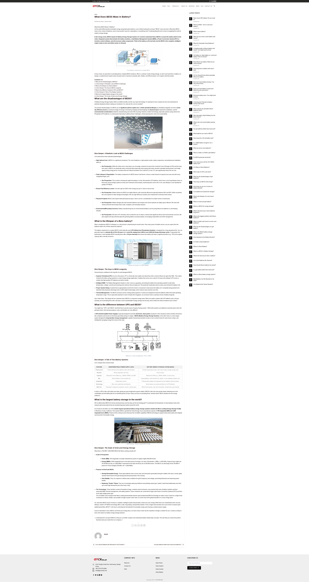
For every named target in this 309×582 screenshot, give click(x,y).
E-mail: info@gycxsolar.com (101, 1)
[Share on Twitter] (135, 525)
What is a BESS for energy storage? (203, 206)
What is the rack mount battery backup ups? (204, 122)
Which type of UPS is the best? (202, 172)
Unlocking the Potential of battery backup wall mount (202, 102)
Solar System (159, 566)
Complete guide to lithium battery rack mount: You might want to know (204, 49)
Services (191, 6)
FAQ (202, 6)
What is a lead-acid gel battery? (202, 201)
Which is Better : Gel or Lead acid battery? (202, 25)
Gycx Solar (99, 74)
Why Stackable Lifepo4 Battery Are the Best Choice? (204, 116)
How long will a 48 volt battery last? (203, 138)
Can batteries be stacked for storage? (204, 191)
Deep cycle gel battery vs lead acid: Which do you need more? (203, 89)
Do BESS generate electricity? (202, 157)
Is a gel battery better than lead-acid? (203, 269)
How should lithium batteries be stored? (204, 265)
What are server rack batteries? (202, 148)
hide (101, 79)
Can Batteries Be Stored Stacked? (203, 284)
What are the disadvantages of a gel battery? (203, 227)
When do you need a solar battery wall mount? (204, 37)
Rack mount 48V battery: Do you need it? (204, 18)
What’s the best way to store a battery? (204, 255)
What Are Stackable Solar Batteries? (203, 43)
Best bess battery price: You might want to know (204, 96)
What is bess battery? (199, 31)
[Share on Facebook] (132, 525)
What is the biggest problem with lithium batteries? (204, 216)
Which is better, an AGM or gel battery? (204, 152)
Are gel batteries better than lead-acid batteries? (168, 544)
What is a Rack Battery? (200, 246)
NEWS (197, 6)
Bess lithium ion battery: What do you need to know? (203, 62)
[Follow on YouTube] (215, 1)
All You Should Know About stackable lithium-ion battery (204, 76)
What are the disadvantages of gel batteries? (203, 177)
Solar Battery (159, 572)
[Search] (214, 6)
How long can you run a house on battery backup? (203, 187)
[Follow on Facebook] (209, 1)
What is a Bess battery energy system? (204, 274)
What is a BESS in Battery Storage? (203, 251)
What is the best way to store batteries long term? (204, 211)
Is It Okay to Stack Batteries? (201, 167)
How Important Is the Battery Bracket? (204, 237)
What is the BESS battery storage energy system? (202, 232)
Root (110, 21)
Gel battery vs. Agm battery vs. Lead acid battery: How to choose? (204, 56)
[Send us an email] (212, 1)
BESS (107, 507)
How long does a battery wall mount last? (203, 69)
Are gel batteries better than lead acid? (204, 129)
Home (164, 6)
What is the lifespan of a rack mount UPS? (203, 197)
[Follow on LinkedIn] (214, 1)
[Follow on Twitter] (95, 575)
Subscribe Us (194, 567)
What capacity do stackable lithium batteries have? (203, 109)
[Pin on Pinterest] (141, 525)
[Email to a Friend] (138, 525)
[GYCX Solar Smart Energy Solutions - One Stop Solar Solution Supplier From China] (99, 6)
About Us (184, 6)
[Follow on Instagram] (211, 1)
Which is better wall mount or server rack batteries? (204, 222)
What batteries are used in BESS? (203, 133)
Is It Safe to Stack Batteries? (201, 242)
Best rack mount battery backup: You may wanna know (203, 82)
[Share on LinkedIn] (144, 525)
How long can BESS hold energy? (203, 181)
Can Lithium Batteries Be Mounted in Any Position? (110, 544)
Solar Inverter (159, 569)
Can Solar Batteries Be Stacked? (202, 260)
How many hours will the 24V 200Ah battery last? (203, 162)
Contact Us (208, 6)
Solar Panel (159, 563)
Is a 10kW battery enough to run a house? (202, 143)
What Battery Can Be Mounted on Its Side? (203, 279)
